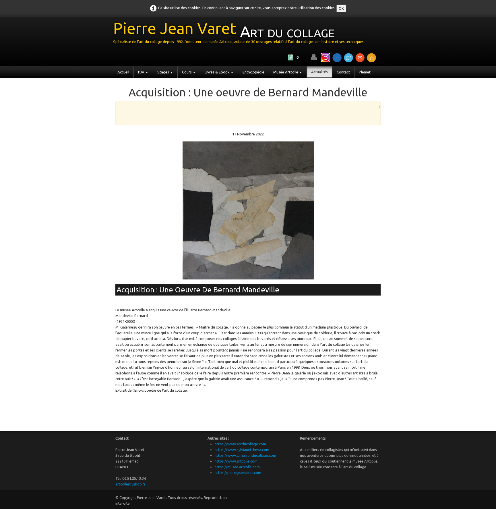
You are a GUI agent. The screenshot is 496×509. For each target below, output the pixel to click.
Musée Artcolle (287, 72)
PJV (143, 72)
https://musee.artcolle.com (237, 467)
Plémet (365, 72)
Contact (343, 72)
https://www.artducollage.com (240, 444)
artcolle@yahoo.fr (130, 484)
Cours (189, 72)
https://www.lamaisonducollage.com (245, 455)
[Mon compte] (314, 57)
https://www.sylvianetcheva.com (242, 450)
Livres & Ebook (219, 72)
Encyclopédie (253, 72)
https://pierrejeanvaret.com (238, 473)
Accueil (123, 72)
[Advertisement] (246, 112)
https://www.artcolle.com (236, 461)
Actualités (319, 72)
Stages (165, 72)
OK (341, 8)
